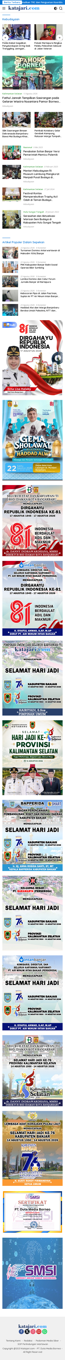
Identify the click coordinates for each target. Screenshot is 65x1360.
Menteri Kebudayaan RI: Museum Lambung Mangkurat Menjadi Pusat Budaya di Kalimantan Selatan (41, 175)
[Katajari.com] (23, 8)
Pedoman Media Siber (47, 1340)
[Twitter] (27, 1332)
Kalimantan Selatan (12, 93)
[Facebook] (21, 1332)
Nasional (27, 147)
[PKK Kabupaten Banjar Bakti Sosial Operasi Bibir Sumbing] (10, 267)
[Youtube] (38, 1332)
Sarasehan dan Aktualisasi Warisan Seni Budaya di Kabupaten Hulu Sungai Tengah (42, 219)
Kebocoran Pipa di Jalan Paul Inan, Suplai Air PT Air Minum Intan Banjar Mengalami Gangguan (39, 295)
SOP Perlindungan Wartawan (33, 1344)
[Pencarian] (61, 8)
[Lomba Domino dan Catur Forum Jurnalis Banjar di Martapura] (10, 281)
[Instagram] (32, 1332)
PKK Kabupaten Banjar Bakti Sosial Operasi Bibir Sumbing (39, 266)
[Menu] (4, 8)
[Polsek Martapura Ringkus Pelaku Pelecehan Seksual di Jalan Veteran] (16, 32)
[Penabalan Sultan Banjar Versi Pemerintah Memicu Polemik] (11, 153)
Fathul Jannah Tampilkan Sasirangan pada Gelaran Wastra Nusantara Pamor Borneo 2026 (30, 101)
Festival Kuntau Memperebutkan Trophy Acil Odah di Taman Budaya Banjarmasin (40, 198)
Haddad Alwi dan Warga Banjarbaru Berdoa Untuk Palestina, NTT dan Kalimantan (40, 309)
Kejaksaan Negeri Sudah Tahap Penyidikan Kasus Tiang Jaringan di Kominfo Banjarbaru (48, 46)
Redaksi (28, 1340)
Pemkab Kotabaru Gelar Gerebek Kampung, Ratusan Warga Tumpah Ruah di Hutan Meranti (47, 133)
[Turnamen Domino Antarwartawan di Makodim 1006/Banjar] (10, 253)
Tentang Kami (13, 1340)
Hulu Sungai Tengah (33, 211)
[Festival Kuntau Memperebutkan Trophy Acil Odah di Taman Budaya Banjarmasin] (11, 196)
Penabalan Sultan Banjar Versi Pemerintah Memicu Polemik (41, 153)
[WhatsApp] (44, 1332)
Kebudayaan (7, 106)
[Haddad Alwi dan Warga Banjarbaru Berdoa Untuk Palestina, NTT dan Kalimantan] (10, 310)
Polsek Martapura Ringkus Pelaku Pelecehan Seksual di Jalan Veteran (16, 46)
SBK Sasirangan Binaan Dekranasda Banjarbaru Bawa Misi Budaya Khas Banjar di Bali (15, 133)
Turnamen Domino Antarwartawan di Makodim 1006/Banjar (40, 252)
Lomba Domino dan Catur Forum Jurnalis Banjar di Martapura (38, 280)
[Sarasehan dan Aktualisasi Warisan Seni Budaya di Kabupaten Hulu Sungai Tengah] (11, 219)
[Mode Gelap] (55, 8)
